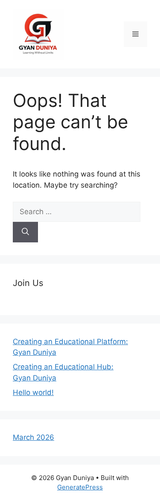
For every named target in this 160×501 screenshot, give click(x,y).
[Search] (25, 232)
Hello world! (33, 392)
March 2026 (33, 437)
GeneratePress (80, 487)
